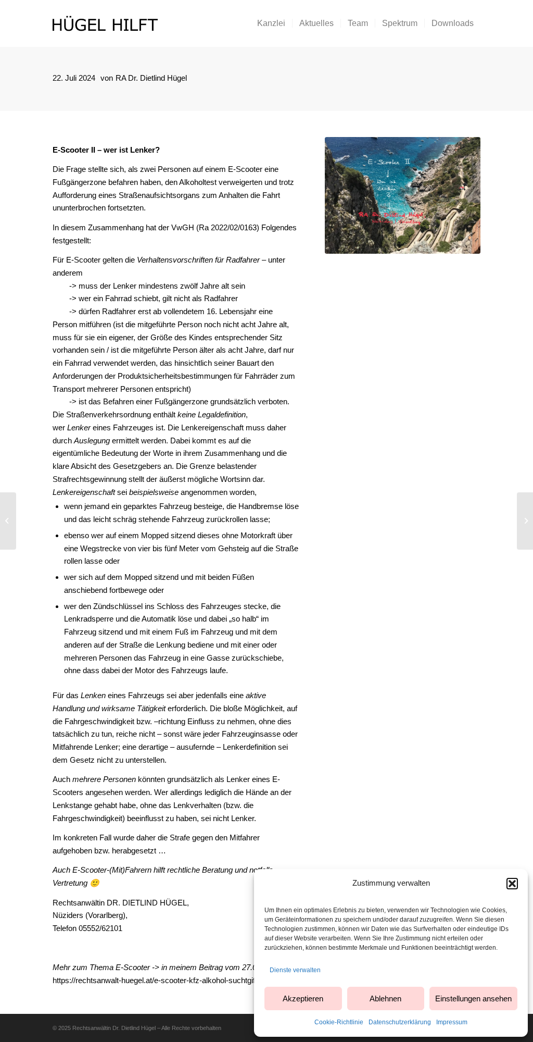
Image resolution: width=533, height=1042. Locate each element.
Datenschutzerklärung (400, 1022)
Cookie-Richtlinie (338, 1022)
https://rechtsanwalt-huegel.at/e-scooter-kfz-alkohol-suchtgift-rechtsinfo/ (174, 980)
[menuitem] (271, 23)
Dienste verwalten (295, 970)
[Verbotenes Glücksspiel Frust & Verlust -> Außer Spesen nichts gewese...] (525, 521)
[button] (512, 883)
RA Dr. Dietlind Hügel (151, 77)
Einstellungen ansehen (473, 998)
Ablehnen (385, 998)
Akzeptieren (303, 998)
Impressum (451, 1022)
